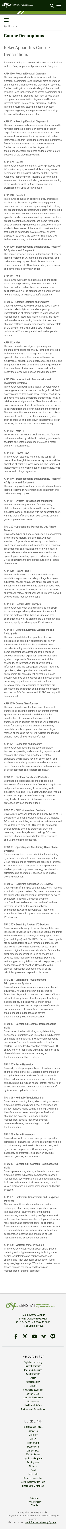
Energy (33, 1377)
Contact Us (33, 1431)
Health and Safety (33, 1405)
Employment (33, 1462)
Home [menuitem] (10, 26)
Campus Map (33, 1450)
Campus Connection (33, 1478)
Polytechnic (33, 1401)
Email (33, 1470)
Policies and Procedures (33, 1409)
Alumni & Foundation (33, 1397)
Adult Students (33, 1374)
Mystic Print (33, 1446)
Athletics (33, 1466)
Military (33, 1385)
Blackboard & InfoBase (33, 1485)
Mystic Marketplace (33, 1458)
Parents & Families (33, 1370)
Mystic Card (33, 1442)
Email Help (33, 1474)
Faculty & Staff (33, 1393)
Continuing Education (33, 1389)
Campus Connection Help (33, 1481)
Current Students (33, 1366)
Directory (33, 1434)
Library (33, 1438)
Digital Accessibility (33, 1362)
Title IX (34, 1505)
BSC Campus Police (33, 1427)
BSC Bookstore (33, 1454)
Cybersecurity (33, 1381)
